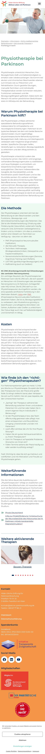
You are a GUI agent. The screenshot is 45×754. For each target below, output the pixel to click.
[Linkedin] (11, 659)
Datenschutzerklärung (24, 751)
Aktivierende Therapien (22, 43)
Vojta (20, 294)
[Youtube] (18, 659)
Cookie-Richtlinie (11, 751)
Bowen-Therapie (22, 566)
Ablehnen (22, 740)
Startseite (5, 41)
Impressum (36, 751)
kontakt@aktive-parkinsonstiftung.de (17, 605)
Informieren (14, 41)
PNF (29, 294)
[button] (39, 4)
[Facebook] (4, 659)
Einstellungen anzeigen (22, 746)
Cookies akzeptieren (22, 734)
